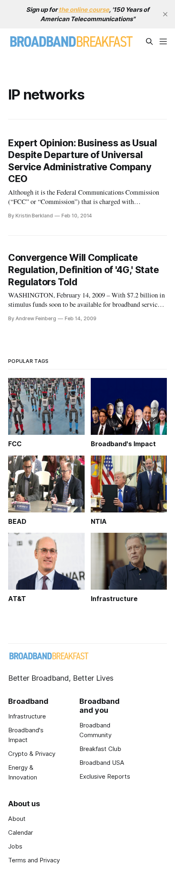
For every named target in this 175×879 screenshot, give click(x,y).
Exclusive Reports (104, 776)
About (17, 819)
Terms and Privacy (34, 860)
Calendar (20, 832)
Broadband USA (101, 762)
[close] (165, 14)
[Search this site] (149, 41)
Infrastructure (27, 716)
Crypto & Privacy (31, 753)
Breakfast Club (100, 749)
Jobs (15, 846)
